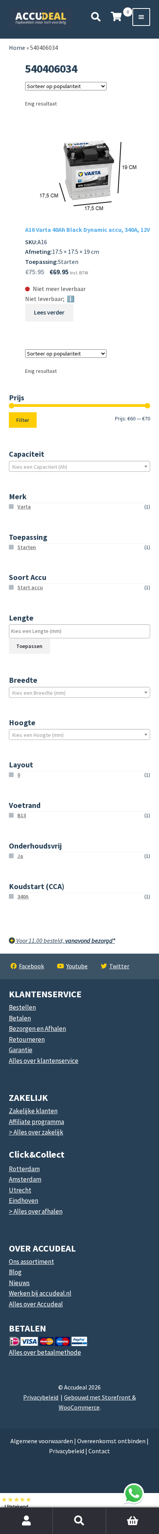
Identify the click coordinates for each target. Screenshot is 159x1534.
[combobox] (80, 466)
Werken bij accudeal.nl (40, 1293)
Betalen (20, 1018)
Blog (15, 1272)
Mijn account (26, 1521)
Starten (26, 547)
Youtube (77, 966)
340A (23, 896)
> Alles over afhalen (36, 1211)
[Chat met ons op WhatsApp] (133, 1493)
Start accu (30, 587)
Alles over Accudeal (36, 1304)
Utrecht (20, 1190)
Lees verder (49, 312)
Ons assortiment (31, 1261)
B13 (21, 815)
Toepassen (29, 646)
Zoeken (79, 1521)
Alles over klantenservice (43, 1060)
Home (17, 47)
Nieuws (19, 1283)
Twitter (119, 966)
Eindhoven (23, 1200)
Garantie (20, 1050)
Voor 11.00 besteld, (65, 940)
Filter (22, 420)
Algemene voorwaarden (41, 1441)
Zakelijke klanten (33, 1111)
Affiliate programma (36, 1121)
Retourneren (27, 1039)
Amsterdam (25, 1179)
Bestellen (22, 1007)
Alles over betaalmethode (45, 1352)
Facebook (31, 966)
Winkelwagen (117, 1512)
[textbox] (79, 466)
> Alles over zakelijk (36, 1132)
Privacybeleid (40, 1397)
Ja (20, 855)
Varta (24, 506)
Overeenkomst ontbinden (111, 1441)
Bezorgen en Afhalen (37, 1028)
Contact (99, 1451)
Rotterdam (24, 1169)
